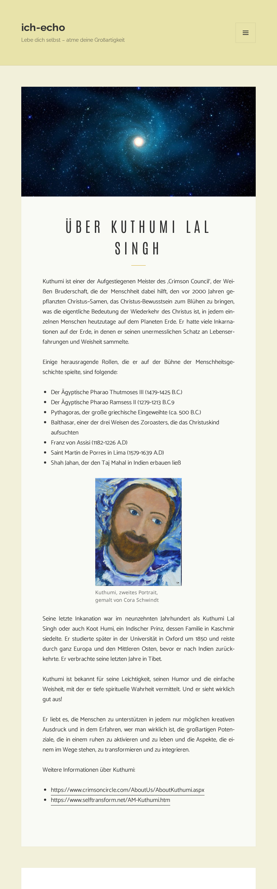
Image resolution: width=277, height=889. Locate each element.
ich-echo (43, 27)
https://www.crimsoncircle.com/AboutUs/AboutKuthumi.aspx (128, 790)
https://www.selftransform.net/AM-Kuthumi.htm (110, 800)
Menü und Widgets (246, 42)
